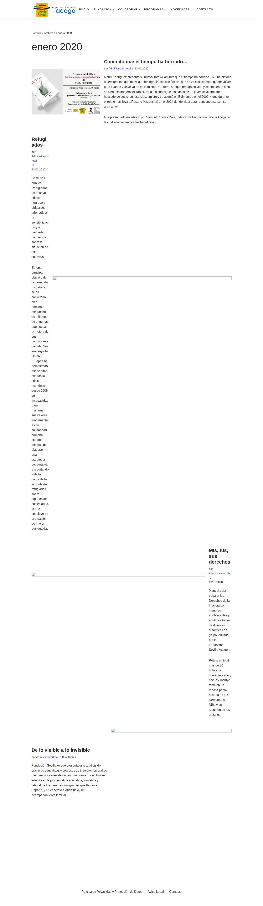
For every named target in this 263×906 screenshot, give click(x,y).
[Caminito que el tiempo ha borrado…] (66, 92)
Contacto (205, 9)
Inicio (84, 9)
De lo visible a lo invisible (61, 750)
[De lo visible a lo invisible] (171, 772)
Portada (36, 32)
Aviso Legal (156, 891)
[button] (113, 9)
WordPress (47, 901)
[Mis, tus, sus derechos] (118, 632)
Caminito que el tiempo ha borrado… (146, 61)
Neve (6, 901)
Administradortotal (120, 68)
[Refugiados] (142, 336)
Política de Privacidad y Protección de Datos (112, 891)
